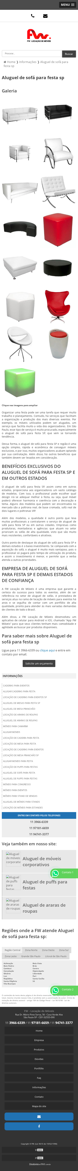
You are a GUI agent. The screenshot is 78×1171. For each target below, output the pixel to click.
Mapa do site (39, 1106)
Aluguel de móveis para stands (21, 801)
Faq (39, 1077)
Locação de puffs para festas (20, 767)
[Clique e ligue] (32, 15)
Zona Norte (31, 950)
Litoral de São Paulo (56, 956)
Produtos (39, 1049)
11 (15, 1023)
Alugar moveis (11, 732)
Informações (12, 676)
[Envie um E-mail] (45, 15)
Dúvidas (39, 1059)
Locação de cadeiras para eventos (23, 749)
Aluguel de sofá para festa (19, 772)
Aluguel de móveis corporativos (42, 861)
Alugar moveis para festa (18, 761)
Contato (39, 1096)
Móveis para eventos (15, 790)
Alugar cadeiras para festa (19, 691)
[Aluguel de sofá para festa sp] (20, 115)
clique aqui (47, 650)
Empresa (39, 1040)
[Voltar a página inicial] (39, 33)
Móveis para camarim (15, 726)
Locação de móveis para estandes (23, 807)
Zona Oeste (48, 950)
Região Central (12, 950)
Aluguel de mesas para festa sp (21, 703)
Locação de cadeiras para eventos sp (25, 697)
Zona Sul (63, 950)
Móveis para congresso (17, 784)
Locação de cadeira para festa (21, 737)
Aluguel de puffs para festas (20, 778)
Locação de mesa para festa (19, 743)
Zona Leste (11, 956)
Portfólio (39, 1068)
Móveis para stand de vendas (20, 796)
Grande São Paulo (30, 956)
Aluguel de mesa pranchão (19, 708)
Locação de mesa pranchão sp (21, 755)
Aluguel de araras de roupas (20, 720)
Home (39, 1030)
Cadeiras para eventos (16, 685)
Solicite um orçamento (39, 663)
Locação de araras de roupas (20, 714)
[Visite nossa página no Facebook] (39, 1126)
